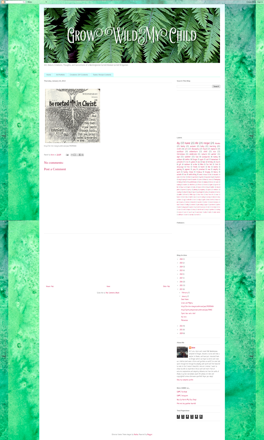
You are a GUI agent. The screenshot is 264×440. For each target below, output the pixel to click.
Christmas (181, 154)
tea (185, 175)
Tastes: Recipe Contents (102, 75)
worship (191, 215)
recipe (207, 143)
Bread (186, 194)
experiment (195, 177)
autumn (193, 146)
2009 (181, 334)
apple (201, 160)
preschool (202, 169)
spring (184, 179)
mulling (187, 204)
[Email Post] (67, 155)
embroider (189, 200)
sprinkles (212, 209)
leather (206, 202)
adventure (193, 152)
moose (182, 204)
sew (209, 169)
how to (183, 187)
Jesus (210, 179)
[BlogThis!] (74, 154)
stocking (218, 209)
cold (207, 160)
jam (177, 202)
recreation (213, 207)
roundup (179, 192)
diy (178, 143)
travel (189, 179)
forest (206, 185)
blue (187, 197)
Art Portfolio (60, 75)
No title (183, 317)
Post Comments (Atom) (112, 293)
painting (179, 169)
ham (208, 200)
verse (218, 192)
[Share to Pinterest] (82, 154)
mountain (208, 177)
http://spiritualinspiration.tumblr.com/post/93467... (196, 310)
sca (214, 152)
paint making (200, 204)
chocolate (215, 174)
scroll (184, 209)
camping (205, 182)
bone (200, 182)
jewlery (182, 202)
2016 (181, 282)
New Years (201, 194)
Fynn (197, 157)
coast (217, 182)
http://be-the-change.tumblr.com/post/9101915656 (197, 307)
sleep (206, 209)
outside (179, 175)
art (186, 149)
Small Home (185, 299)
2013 (181, 289)
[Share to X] (77, 154)
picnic (179, 207)
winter (213, 154)
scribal (195, 165)
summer (188, 157)
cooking (179, 185)
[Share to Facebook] (80, 154)
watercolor (199, 212)
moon (178, 204)
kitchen (187, 202)
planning (195, 189)
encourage (180, 167)
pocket (191, 207)
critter (184, 177)
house (217, 200)
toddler (187, 160)
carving (208, 197)
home (187, 143)
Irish (216, 165)
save (179, 209)
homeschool (214, 160)
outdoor (180, 152)
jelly (194, 187)
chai (210, 174)
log (208, 187)
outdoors (179, 160)
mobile (212, 187)
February (185, 293)
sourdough (199, 192)
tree (186, 162)
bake (203, 162)
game (211, 185)
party (189, 189)
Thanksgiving (217, 179)
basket (178, 197)
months (216, 167)
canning (203, 197)
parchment (212, 204)
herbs (212, 200)
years (200, 179)
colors (178, 177)
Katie (193, 348)
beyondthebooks (192, 182)
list (204, 187)
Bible (201, 165)
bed (183, 197)
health (203, 167)
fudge (199, 200)
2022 (181, 274)
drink (189, 177)
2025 (181, 263)
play (194, 169)
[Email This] (72, 154)
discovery (195, 149)
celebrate (193, 154)
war (194, 212)
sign (194, 192)
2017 (181, 278)
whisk (205, 212)
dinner (179, 200)
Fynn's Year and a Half (188, 314)
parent (184, 189)
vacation (212, 192)
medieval (187, 165)
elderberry (192, 185)
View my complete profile (185, 380)
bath (185, 182)
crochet (185, 185)
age (178, 157)
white (210, 212)
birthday (210, 162)
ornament (193, 204)
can (199, 197)
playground (185, 207)
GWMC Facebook (182, 392)
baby (202, 146)
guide (204, 200)
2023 (181, 271)
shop (189, 192)
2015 (181, 286)
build (191, 197)
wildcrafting (192, 175)
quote (209, 189)
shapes (189, 209)
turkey (206, 192)
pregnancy (202, 189)
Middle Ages (193, 194)
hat (177, 187)
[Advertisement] (108, 258)
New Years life (209, 194)
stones (180, 212)
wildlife (180, 194)
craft (179, 149)
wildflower (180, 215)
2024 (181, 267)
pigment (187, 169)
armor (217, 194)
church (218, 162)
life (196, 143)
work (186, 215)
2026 (181, 259)
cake (195, 197)
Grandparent (206, 157)
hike (209, 167)
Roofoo (136, 435)
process (203, 207)
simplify (215, 169)
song (179, 179)
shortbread (200, 209)
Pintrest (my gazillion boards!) (186, 404)
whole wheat (217, 212)
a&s (199, 162)
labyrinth (193, 202)
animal (200, 174)
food (205, 149)
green (216, 185)
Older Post (166, 287)
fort (195, 200)
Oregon (195, 160)
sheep (194, 209)
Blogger (149, 435)
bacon (205, 174)
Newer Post (50, 287)
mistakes (216, 202)
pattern (218, 177)
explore (214, 149)
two (190, 212)
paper (206, 204)
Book (205, 179)
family (183, 146)
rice (219, 207)
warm (178, 172)
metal (211, 202)
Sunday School (188, 172)
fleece (200, 185)
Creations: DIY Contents (79, 75)
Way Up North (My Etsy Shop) (186, 400)
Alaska (217, 143)
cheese (211, 182)
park (213, 177)
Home (48, 75)
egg (184, 200)
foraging (207, 172)
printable (180, 162)
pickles (218, 204)
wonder (195, 179)
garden (202, 177)
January (184, 296)
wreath (197, 215)
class (219, 197)
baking (180, 182)
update (193, 162)
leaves (199, 187)
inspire (189, 187)
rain (208, 207)
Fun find (209, 165)
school (184, 192)
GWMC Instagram (182, 396)
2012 (181, 326)
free (188, 167)
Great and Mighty (187, 303)
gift (180, 165)
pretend (197, 207)
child (205, 152)
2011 (181, 330)
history (216, 172)
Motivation (184, 320)
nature (204, 154)
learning (213, 146)
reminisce (215, 189)
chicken (214, 197)
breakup (199, 172)
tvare (185, 212)
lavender (200, 202)
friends (195, 167)
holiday (215, 157)
